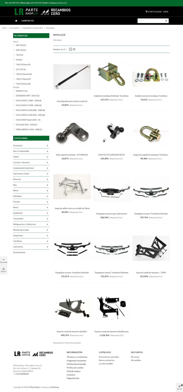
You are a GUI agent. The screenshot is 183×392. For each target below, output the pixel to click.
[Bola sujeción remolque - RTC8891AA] (72, 133)
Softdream (54, 387)
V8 (19, 60)
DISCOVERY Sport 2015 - (28, 120)
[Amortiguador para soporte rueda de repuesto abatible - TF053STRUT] (72, 77)
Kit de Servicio (19, 252)
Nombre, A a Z (59, 49)
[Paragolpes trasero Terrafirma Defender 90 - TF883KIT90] (72, 248)
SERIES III (21, 91)
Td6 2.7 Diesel (23, 79)
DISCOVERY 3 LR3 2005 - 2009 (30, 110)
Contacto (27, 21)
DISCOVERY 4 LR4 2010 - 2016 (30, 115)
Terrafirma (17, 241)
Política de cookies (75, 367)
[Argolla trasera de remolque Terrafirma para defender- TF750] (151, 74)
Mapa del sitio (73, 378)
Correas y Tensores (21, 162)
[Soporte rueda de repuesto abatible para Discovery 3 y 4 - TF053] (111, 307)
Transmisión (18, 218)
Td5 (19, 55)
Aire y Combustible (21, 151)
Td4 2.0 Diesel (23, 64)
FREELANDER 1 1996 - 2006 (29, 129)
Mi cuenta (135, 357)
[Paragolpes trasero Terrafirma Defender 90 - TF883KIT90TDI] (111, 248)
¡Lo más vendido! (106, 363)
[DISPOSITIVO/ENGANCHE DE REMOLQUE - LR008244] (111, 133)
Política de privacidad (76, 364)
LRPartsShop (34, 387)
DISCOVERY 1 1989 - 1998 (28, 100)
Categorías (20, 138)
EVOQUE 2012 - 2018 (26, 124)
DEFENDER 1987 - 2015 (28, 96)
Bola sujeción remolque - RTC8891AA (72, 155)
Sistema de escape (21, 230)
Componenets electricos (23, 168)
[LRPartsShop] (23, 11)
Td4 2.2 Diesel (24, 74)
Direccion (17, 179)
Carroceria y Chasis (21, 173)
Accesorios (18, 145)
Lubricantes (18, 247)
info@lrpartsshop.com (57, 3)
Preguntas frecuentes (76, 360)
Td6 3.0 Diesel (23, 84)
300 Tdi (21, 50)
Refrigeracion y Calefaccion (24, 224)
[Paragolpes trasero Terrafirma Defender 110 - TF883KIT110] (151, 189)
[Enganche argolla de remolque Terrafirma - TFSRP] (151, 133)
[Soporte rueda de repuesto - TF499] (151, 248)
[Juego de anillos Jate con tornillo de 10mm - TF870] (72, 187)
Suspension (18, 235)
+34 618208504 (22, 374)
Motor (15, 207)
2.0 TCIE (21, 69)
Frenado (16, 202)
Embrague (17, 196)
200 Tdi (21, 45)
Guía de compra (73, 371)
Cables (16, 157)
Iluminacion (18, 213)
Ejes (15, 185)
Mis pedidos (136, 360)
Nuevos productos (106, 360)
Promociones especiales (109, 357)
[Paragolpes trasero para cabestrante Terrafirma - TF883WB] (111, 189)
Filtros (15, 190)
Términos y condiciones (77, 357)
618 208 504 (13, 3)
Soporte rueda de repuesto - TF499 (151, 272)
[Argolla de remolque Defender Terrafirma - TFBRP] (111, 74)
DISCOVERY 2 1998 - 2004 (28, 105)
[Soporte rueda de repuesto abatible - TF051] (72, 307)
